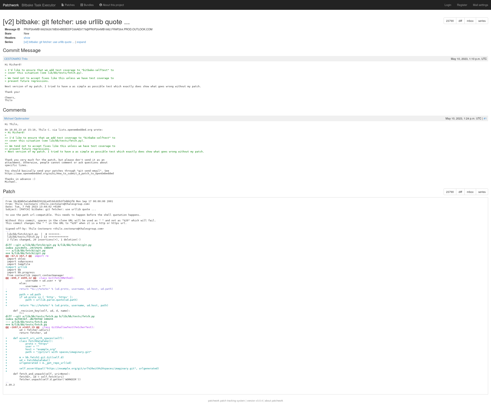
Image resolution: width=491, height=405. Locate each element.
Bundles (88, 5)
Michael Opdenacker (16, 118)
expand (81, 42)
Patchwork (11, 4)
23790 (450, 21)
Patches (69, 5)
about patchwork (274, 400)
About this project (113, 5)
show (27, 38)
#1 (485, 118)
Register (462, 5)
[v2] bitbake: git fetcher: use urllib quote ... (49, 42)
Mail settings (480, 5)
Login (448, 5)
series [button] (482, 21)
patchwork (213, 400)
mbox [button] (470, 21)
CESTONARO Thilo (16, 59)
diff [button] (460, 21)
